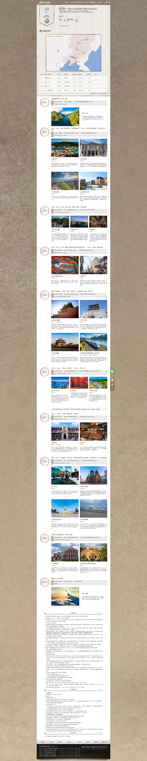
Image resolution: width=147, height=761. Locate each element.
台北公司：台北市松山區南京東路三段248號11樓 (48, 748)
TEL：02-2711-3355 (62, 748)
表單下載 (79, 742)
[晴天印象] (109, 2)
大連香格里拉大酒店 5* (58, 104)
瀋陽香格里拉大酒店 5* (58, 252)
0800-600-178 (54, 746)
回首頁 (67, 2)
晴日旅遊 (87, 742)
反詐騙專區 (95, 742)
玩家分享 (51, 742)
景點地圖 (100, 2)
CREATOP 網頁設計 (104, 749)
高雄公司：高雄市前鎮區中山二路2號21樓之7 (48, 755)
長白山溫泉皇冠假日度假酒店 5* (60, 296)
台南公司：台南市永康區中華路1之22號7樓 (47, 753)
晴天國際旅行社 (44, 2)
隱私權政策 (106, 747)
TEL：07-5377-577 (62, 755)
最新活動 (73, 2)
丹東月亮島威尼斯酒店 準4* (59, 212)
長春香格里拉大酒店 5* (58, 419)
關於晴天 (43, 742)
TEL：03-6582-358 (62, 750)
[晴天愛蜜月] (106, 2)
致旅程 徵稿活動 (80, 2)
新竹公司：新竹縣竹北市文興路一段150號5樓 (48, 750)
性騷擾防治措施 (104, 742)
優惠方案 (94, 2)
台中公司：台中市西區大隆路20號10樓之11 (47, 752)
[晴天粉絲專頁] (103, 2)
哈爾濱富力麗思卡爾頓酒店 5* (60, 463)
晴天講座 (88, 2)
